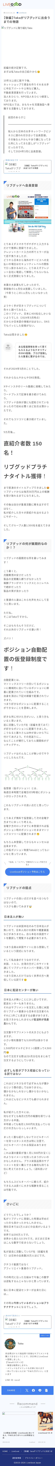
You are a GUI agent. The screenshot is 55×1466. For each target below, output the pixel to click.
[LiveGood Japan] (12, 4)
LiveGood (22, 13)
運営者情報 (16, 1458)
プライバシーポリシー (34, 1458)
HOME (5, 1451)
